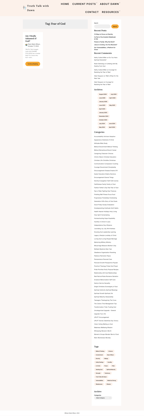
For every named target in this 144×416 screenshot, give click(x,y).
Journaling (97, 228)
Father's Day (103, 187)
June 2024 (112, 123)
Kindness (112, 228)
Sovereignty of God (111, 286)
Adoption (112, 136)
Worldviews (101, 338)
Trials (106, 307)
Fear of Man (98, 191)
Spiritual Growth (99, 293)
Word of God (114, 334)
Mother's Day (112, 245)
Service (101, 283)
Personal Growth (99, 262)
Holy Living (113, 211)
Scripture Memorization (101, 280)
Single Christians (99, 286)
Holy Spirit (97, 215)
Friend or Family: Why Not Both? (104, 42)
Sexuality (107, 283)
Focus (110, 194)
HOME (65, 3)
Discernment (104, 167)
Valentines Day (108, 320)
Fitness (105, 194)
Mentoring (97, 242)
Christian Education (110, 157)
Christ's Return (98, 157)
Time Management (108, 303)
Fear (109, 187)
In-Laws (107, 222)
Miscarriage (98, 245)
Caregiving (97, 153)
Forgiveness (98, 198)
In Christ (102, 222)
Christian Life (98, 160)
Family (104, 184)
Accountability (98, 136)
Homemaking (105, 215)
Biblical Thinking (112, 147)
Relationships (112, 273)
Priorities (100, 269)
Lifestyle (101, 235)
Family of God (111, 184)
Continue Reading (33, 64)
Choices (110, 153)
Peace (109, 256)
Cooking (115, 164)
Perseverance (98, 259)
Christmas (112, 160)
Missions (104, 245)
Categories (97, 395)
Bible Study (103, 143)
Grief (112, 208)
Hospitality (111, 218)
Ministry (108, 242)
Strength (98, 373)
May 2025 (112, 105)
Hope (106, 218)
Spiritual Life (109, 293)
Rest (95, 276)
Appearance (98, 140)
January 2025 (103, 112)
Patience (97, 256)
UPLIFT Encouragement (101, 317)
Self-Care (112, 280)
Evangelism (103, 181)
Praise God (109, 266)
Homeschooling (99, 218)
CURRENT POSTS (84, 3)
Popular (115, 262)
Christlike (106, 160)
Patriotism (103, 256)
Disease (107, 170)
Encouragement (99, 177)
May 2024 (102, 127)
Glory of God (109, 201)
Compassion (108, 164)
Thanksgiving (105, 300)
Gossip (104, 205)
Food (113, 194)
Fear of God (114, 187)
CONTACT (92, 12)
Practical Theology (100, 266)
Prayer (116, 266)
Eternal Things (109, 177)
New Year (109, 249)
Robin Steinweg (99, 63)
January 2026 (103, 101)
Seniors (96, 283)
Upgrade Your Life (100, 314)
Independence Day (100, 225)
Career (114, 150)
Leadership (106, 232)
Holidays (106, 211)
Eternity (96, 181)
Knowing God (98, 232)
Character (104, 153)
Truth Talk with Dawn (38, 8)
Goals (115, 201)
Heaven (101, 211)
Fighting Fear (106, 191)
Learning (113, 232)
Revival (99, 276)
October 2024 (103, 120)
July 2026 (113, 94)
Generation (97, 201)
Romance (109, 276)
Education (102, 174)
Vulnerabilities (99, 380)
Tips (115, 303)
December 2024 (103, 116)
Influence (109, 225)
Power (106, 365)
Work (95, 338)
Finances (113, 191)
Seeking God (99, 369)
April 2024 (112, 127)
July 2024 (102, 123)
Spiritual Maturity (99, 297)
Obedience (97, 252)
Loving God (98, 239)
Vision (96, 324)
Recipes (116, 269)
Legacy (96, 235)
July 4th (106, 228)
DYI (117, 170)
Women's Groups (99, 334)
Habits (116, 208)
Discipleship (112, 167)
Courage (97, 167)
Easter (96, 174)
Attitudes (97, 143)
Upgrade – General (110, 310)
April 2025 (102, 109)
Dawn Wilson (110, 355)
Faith (108, 181)
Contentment (99, 355)
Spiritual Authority (100, 290)
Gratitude (107, 208)
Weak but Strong (111, 380)
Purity (106, 269)
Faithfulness (98, 184)
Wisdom (109, 327)
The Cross (113, 300)
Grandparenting (99, 208)
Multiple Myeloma (99, 249)
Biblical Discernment (100, 147)
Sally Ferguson (98, 76)
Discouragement (99, 170)
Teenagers (97, 300)
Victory (116, 320)
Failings (106, 358)
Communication (99, 164)
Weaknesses (99, 384)
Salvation (115, 276)
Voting (100, 324)
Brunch (109, 150)
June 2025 (102, 105)
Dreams (112, 170)
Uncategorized (99, 310)
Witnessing (97, 331)
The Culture (98, 303)
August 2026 (103, 94)
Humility (96, 222)
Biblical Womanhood (100, 150)
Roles (104, 276)
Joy (102, 228)
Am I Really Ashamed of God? (30, 38)
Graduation (110, 205)
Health (96, 211)
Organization (105, 252)
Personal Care (107, 259)
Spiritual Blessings (111, 290)
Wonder (107, 334)
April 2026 (112, 98)
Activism (106, 136)
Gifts (103, 201)
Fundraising (113, 198)
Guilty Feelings (99, 362)
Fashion (96, 187)
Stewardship (109, 297)
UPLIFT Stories (99, 320)
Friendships (105, 198)
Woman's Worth (106, 331)
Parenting (113, 252)
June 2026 (102, 98)
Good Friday (98, 205)
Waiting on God (108, 324)
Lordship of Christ (110, 235)
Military (103, 242)
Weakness (97, 327)
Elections (113, 174)
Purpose (110, 269)
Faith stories (114, 181)
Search (96, 23)
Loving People (106, 239)
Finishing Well (98, 194)
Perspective (108, 262)
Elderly (107, 174)
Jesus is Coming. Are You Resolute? (105, 45)
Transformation (99, 307)
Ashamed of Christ (108, 140)
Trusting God (112, 307)
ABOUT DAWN (109, 3)
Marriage (114, 239)
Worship (108, 338)
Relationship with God (101, 273)
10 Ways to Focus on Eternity (103, 34)
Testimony (107, 373)
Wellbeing (104, 327)
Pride (95, 269)
